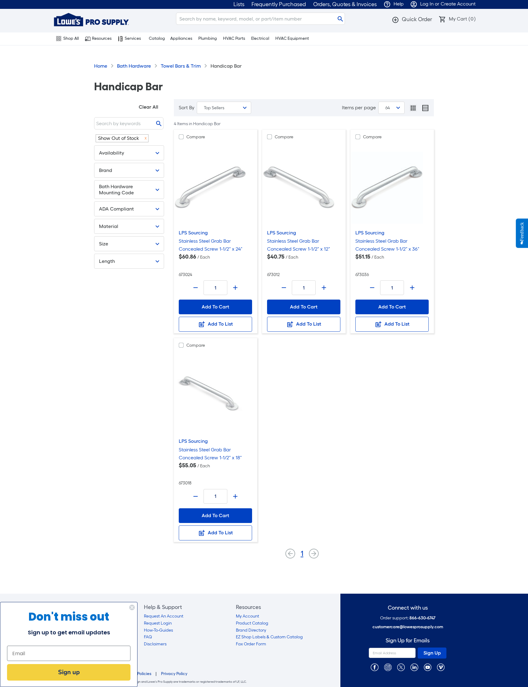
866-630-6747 (422, 618)
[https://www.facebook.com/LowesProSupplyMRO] (374, 667)
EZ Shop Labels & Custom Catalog (269, 637)
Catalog (157, 38)
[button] (412, 19)
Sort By (186, 107)
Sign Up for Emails (408, 640)
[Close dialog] (132, 607)
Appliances (181, 38)
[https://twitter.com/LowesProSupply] (401, 667)
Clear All (148, 107)
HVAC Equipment (292, 38)
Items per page (359, 107)
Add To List (220, 324)
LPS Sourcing (193, 233)
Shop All (71, 38)
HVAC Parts (234, 38)
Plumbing (207, 38)
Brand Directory (251, 630)
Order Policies (138, 673)
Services (133, 38)
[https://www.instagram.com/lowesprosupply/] (388, 667)
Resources (102, 38)
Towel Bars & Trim (181, 66)
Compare (195, 137)
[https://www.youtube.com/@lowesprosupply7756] (428, 667)
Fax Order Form (251, 644)
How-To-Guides (158, 630)
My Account (247, 616)
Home (100, 66)
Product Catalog (252, 623)
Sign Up (432, 653)
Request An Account (163, 616)
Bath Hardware (134, 66)
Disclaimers (155, 644)
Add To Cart (215, 307)
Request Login (158, 623)
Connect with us (408, 608)
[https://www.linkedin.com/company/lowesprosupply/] (414, 667)
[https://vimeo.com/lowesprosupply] (441, 667)
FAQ (148, 637)
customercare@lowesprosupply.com (407, 626)
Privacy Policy (174, 673)
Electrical (260, 38)
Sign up (69, 672)
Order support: (407, 618)
